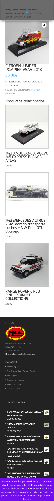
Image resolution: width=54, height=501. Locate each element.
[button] (44, 25)
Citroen (31, 90)
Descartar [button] (27, 499)
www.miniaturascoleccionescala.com (21, 354)
